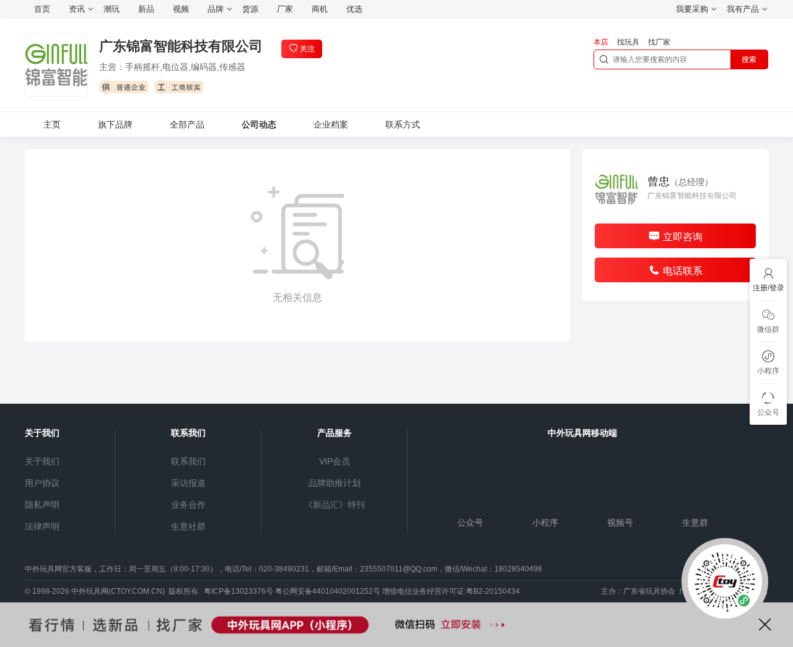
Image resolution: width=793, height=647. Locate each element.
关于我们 (42, 461)
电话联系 (683, 271)
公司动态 (259, 124)
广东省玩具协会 (649, 591)
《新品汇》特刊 (334, 505)
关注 (307, 49)
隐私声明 (42, 505)
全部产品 (187, 124)
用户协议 (42, 483)
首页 (42, 9)
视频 (181, 9)
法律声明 (42, 526)
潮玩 (111, 9)
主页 (52, 124)
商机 (320, 9)
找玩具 (628, 42)
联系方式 (402, 124)
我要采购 (692, 9)
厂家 (285, 9)
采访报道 (188, 483)
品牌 (216, 9)
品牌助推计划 (335, 483)
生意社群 (188, 526)
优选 (354, 9)
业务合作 (188, 505)
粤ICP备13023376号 (238, 591)
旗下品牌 (115, 124)
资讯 (77, 9)
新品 (146, 9)
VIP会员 (334, 461)
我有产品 (743, 9)
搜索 (749, 59)
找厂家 (659, 42)
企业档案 (330, 124)
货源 (250, 9)
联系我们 (188, 461)
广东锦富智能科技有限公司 (181, 46)
